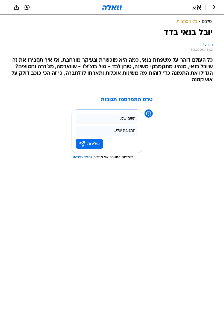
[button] (197, 7)
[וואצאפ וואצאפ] (27, 7)
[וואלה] (112, 7)
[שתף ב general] (16, 7)
